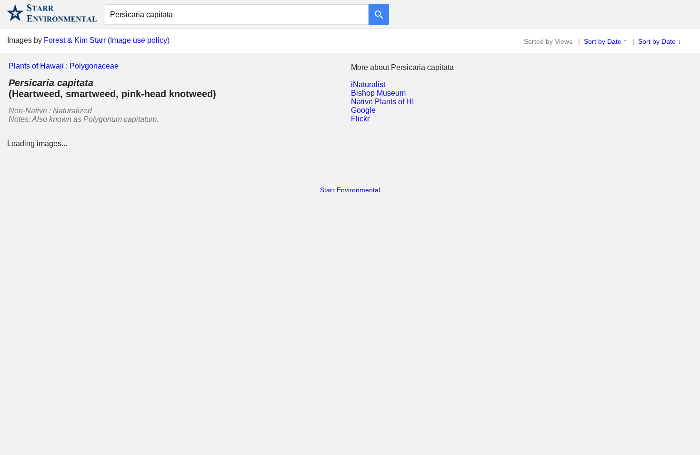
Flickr (360, 119)
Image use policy (138, 40)
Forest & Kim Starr (75, 40)
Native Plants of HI (382, 102)
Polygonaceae (94, 66)
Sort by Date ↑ (605, 41)
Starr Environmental (350, 190)
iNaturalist (368, 84)
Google (363, 110)
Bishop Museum (378, 93)
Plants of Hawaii (36, 66)
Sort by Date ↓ (659, 41)
